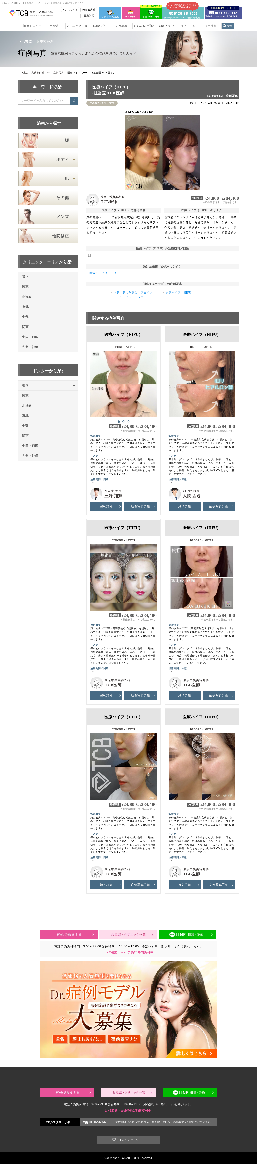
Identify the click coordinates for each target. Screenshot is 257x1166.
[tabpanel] (123, 382)
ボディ (62, 159)
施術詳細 (106, 506)
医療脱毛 (89, 15)
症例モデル (188, 25)
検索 (229, 26)
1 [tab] (119, 421)
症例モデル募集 (110, 16)
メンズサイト (70, 9)
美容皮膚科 (88, 9)
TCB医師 (109, 201)
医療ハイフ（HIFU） (103, 273)
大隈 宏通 (192, 495)
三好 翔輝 (113, 495)
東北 (25, 306)
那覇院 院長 (112, 491)
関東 (25, 286)
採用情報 (211, 25)
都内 (25, 276)
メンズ (62, 216)
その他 (62, 197)
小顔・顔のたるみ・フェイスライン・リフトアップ (133, 295)
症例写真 (121, 25)
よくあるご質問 (143, 25)
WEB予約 (130, 16)
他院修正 (60, 236)
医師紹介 (99, 25)
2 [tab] (123, 421)
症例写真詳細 (140, 506)
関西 (25, 327)
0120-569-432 (99, 1122)
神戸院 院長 (191, 491)
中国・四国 (30, 337)
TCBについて (166, 25)
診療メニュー (32, 25)
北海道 (27, 296)
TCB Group (129, 1140)
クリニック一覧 (76, 25)
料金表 (54, 25)
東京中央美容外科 (113, 197)
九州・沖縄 (30, 347)
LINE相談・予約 (151, 12)
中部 (25, 316)
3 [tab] (128, 421)
